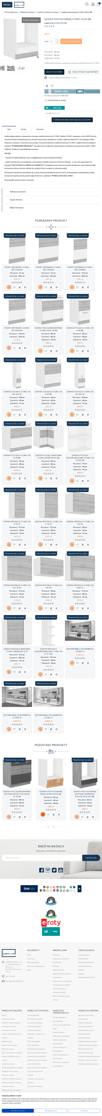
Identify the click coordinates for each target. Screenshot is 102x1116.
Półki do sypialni (33, 1041)
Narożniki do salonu (10, 1045)
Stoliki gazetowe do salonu (12, 1068)
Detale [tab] (23, 129)
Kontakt (56, 966)
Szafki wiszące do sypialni (37, 1060)
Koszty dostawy (54, 72)
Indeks (46, 23)
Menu (7, 4)
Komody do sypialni (35, 1019)
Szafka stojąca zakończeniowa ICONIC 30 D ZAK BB (80, 457)
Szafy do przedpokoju (61, 1036)
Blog (29, 970)
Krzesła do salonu (9, 1030)
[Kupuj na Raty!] (72, 108)
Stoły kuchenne (84, 1038)
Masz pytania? (85, 72)
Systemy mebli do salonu (11, 1079)
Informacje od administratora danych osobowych (62, 973)
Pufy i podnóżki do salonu (12, 1053)
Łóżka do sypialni (34, 1030)
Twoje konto (86, 950)
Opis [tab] (9, 129)
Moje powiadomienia (86, 977)
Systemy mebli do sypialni (37, 1053)
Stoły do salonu (8, 1075)
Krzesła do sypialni (34, 1023)
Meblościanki (7, 1041)
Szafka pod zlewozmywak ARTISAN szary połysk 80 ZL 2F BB (17, 794)
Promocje (31, 959)
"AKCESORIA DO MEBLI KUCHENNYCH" (28, 165)
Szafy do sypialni (33, 1064)
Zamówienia (83, 959)
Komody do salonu (9, 1026)
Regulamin (57, 962)
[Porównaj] (46, 85)
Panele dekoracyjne (86, 1030)
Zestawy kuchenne (85, 1053)
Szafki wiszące (58, 1032)
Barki (4, 1015)
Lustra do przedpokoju (61, 1025)
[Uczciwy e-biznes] (51, 914)
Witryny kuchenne (85, 1049)
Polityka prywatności (61, 959)
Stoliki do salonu (8, 1064)
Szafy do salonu (8, 1086)
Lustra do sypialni (34, 1026)
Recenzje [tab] (40, 129)
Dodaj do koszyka (71, 41)
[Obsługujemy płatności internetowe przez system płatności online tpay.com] (51, 888)
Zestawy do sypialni (35, 1086)
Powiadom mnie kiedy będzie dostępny (72, 120)
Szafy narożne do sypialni (37, 1068)
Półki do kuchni (84, 1034)
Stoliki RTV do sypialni (36, 1049)
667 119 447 (10, 976)
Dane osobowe (84, 955)
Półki (55, 1029)
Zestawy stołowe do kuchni (89, 1056)
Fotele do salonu (8, 1019)
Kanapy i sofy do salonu (11, 1023)
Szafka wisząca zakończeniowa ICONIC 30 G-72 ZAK (48, 651)
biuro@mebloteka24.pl (14, 981)
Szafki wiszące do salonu (11, 1083)
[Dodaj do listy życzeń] (52, 85)
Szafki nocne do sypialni (36, 1056)
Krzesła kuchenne (85, 1026)
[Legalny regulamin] (51, 901)
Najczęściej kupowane (36, 966)
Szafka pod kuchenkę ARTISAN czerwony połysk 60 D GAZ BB (85, 794)
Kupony (81, 974)
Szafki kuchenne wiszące (88, 1045)
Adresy (81, 970)
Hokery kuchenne (85, 1023)
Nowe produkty (33, 962)
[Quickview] (25, 287)
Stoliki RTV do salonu (10, 1071)
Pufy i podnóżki (33, 1045)
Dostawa (56, 955)
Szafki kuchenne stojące (87, 1041)
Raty (29, 955)
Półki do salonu (8, 1049)
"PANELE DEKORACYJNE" (62, 176)
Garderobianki (33, 1015)
